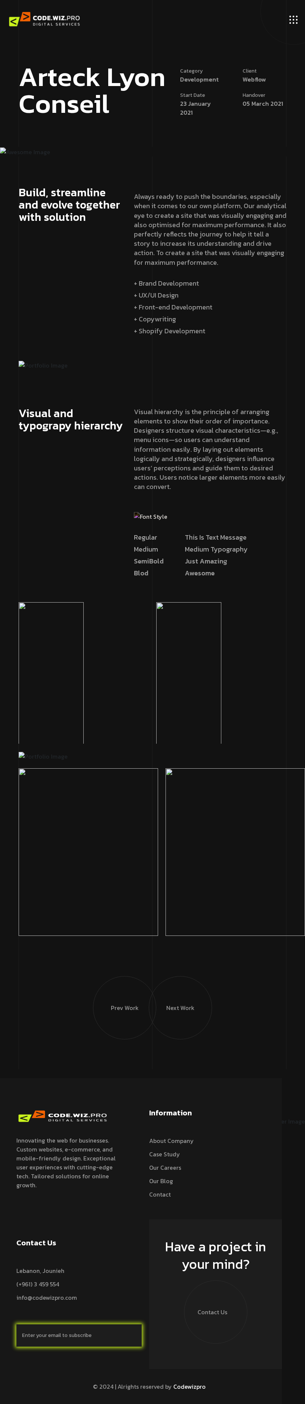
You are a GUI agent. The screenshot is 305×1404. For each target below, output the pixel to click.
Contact (160, 1194)
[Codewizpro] (44, 19)
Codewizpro (189, 1386)
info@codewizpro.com (46, 1297)
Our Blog (161, 1180)
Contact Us (212, 1312)
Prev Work (125, 1007)
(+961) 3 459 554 (37, 1284)
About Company (171, 1140)
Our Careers (165, 1167)
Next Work (180, 1007)
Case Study (164, 1154)
